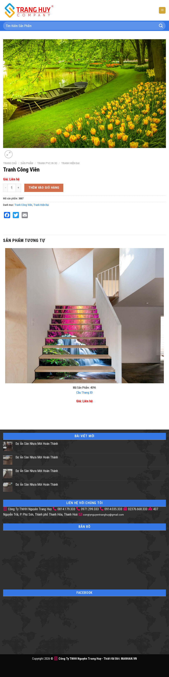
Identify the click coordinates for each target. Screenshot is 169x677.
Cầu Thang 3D (84, 392)
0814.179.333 (66, 509)
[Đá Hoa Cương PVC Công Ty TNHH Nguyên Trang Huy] (29, 10)
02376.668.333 (137, 509)
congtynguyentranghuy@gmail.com (103, 514)
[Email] (25, 215)
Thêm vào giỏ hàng (43, 187)
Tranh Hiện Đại (70, 163)
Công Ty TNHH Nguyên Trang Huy (29, 509)
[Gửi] (161, 26)
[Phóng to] (9, 154)
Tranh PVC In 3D (47, 163)
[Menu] (162, 10)
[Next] (18, 152)
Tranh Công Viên (23, 204)
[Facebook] (7, 215)
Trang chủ (10, 163)
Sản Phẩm (27, 163)
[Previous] (6, 416)
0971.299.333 (90, 509)
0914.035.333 (113, 509)
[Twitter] (16, 215)
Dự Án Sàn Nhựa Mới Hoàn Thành (36, 444)
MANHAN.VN (129, 658)
